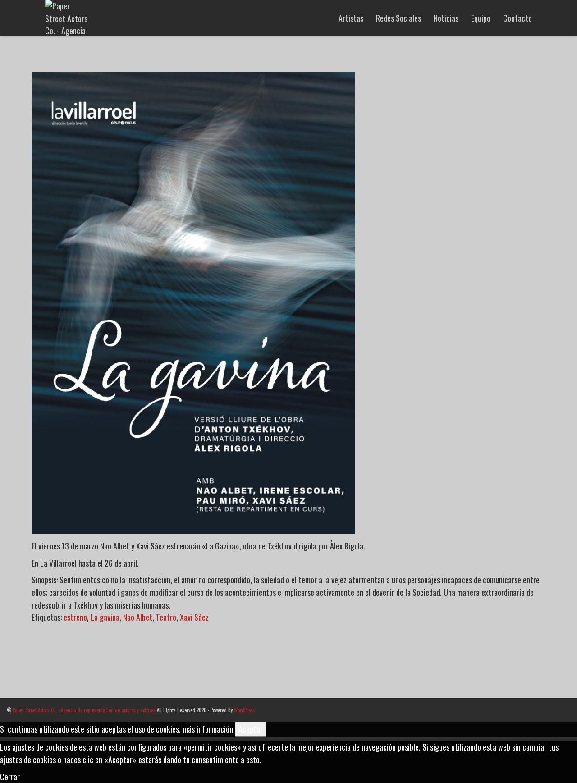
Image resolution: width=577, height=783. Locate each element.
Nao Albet (137, 617)
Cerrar (10, 777)
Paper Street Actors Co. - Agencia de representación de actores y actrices (84, 710)
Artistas (351, 18)
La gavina (105, 617)
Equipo (480, 18)
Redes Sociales (398, 18)
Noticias (446, 18)
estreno (75, 617)
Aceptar (250, 729)
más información (208, 729)
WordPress (244, 710)
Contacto (517, 18)
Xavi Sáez (194, 617)
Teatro (166, 617)
